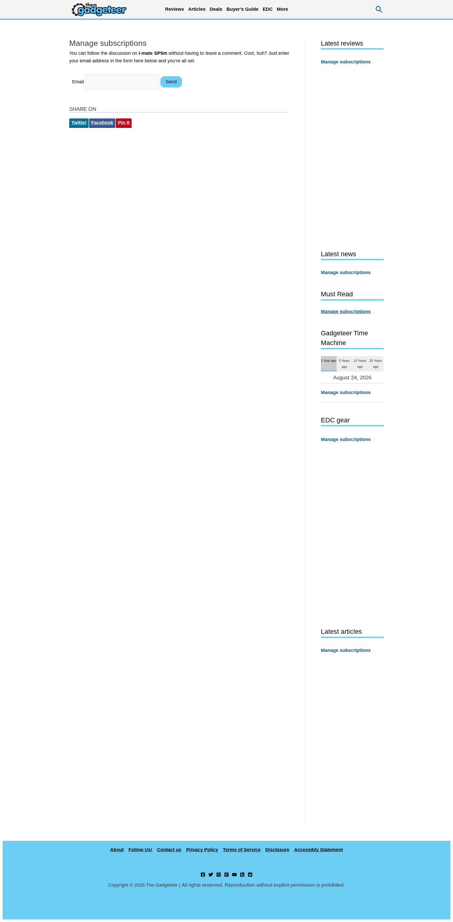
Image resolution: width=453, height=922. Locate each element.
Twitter (79, 122)
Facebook (102, 122)
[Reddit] (250, 874)
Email (78, 81)
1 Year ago (328, 360)
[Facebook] (203, 874)
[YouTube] (234, 874)
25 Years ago (375, 363)
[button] (379, 9)
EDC (268, 9)
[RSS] (242, 874)
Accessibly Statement (318, 849)
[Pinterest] (226, 874)
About (117, 849)
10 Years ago (360, 363)
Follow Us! (140, 849)
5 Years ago (344, 363)
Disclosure (277, 849)
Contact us (169, 849)
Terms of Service (242, 849)
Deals (216, 9)
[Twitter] (210, 874)
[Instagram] (218, 874)
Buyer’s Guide (242, 9)
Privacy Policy (202, 849)
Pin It (124, 122)
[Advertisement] (352, 157)
